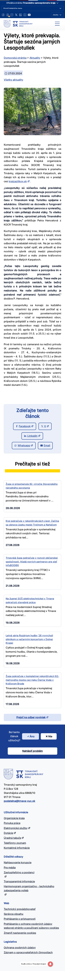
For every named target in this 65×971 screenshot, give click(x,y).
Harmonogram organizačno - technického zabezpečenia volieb (29, 888)
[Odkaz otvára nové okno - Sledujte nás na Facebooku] (3, 14)
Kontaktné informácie (17, 847)
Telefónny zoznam (15, 842)
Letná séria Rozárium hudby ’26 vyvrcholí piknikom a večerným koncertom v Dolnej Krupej (29, 639)
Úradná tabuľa (12, 837)
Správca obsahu (13, 913)
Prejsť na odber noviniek (31, 717)
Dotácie (8, 833)
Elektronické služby (15, 828)
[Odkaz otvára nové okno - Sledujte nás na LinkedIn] (20, 14)
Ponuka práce (12, 823)
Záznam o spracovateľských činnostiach (28, 952)
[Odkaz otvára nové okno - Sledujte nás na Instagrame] (11, 14)
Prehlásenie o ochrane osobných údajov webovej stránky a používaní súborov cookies (31, 926)
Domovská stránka (15, 57)
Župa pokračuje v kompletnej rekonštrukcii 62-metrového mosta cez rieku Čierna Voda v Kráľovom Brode (32, 680)
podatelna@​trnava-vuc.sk (19, 800)
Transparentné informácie (19, 881)
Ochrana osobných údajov (20, 947)
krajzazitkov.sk (18, 181)
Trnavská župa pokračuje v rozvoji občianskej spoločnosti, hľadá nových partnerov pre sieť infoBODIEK (32, 562)
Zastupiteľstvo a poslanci (19, 872)
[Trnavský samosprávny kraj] (18, 24)
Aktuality (35, 57)
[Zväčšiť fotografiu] (32, 134)
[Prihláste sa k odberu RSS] (25, 14)
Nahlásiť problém (32, 750)
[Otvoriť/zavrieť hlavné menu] (57, 24)
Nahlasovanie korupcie (17, 862)
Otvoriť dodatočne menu (12, 8)
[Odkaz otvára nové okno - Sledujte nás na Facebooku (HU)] (7, 14)
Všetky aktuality (13, 79)
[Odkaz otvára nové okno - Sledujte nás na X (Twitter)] (16, 14)
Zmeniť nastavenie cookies (20, 932)
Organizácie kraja (14, 818)
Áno (32, 736)
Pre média (10, 867)
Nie (50, 736)
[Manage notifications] (50, 964)
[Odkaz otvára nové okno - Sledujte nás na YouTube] (29, 14)
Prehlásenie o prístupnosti (19, 918)
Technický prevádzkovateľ (19, 909)
